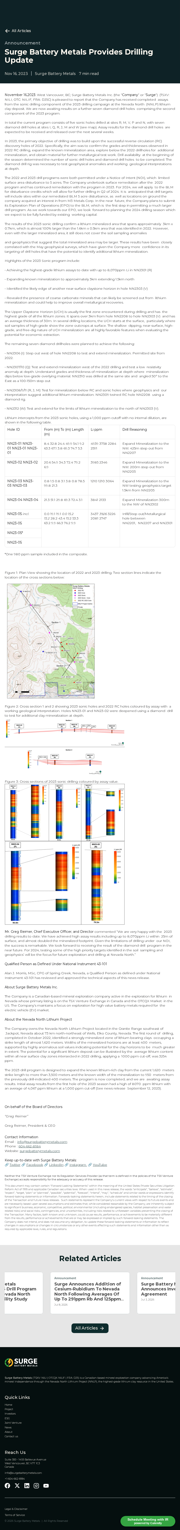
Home (8, 1404)
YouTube (100, 1165)
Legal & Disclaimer (16, 1509)
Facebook (34, 1165)
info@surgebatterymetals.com (42, 1142)
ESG (7, 1418)
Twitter (15, 1165)
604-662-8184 (30, 1146)
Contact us (11, 1436)
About (8, 1432)
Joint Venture (13, 1422)
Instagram (78, 1165)
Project (9, 1409)
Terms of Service (15, 1515)
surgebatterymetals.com (40, 1151)
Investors (10, 1413)
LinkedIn (56, 1165)
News (8, 1427)
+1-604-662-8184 (15, 1478)
